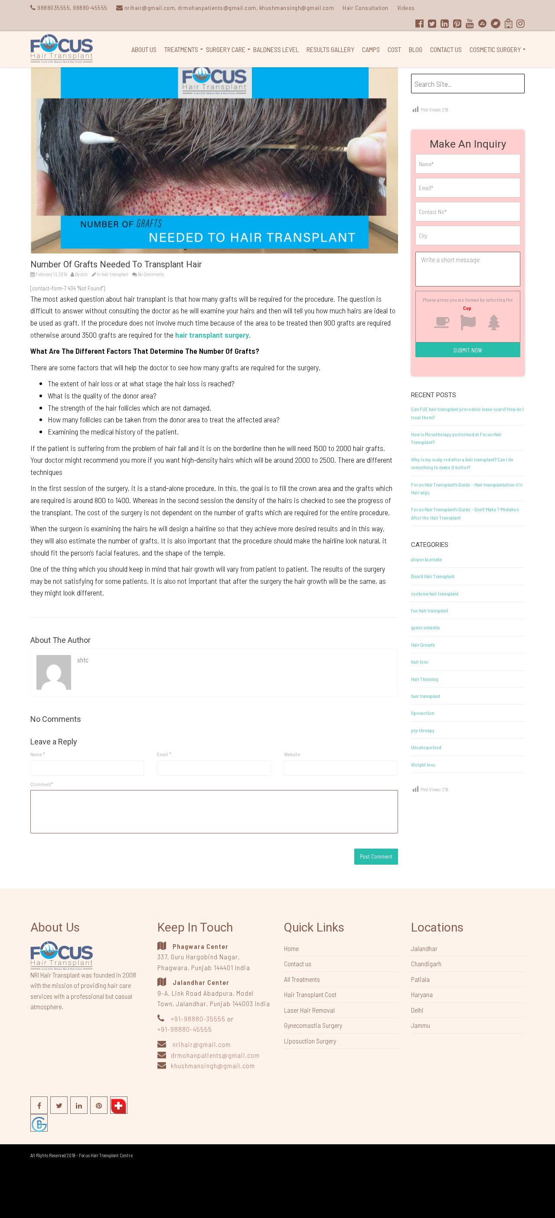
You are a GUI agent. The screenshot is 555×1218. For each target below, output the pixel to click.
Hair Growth (423, 645)
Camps (371, 49)
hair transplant (115, 274)
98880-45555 (90, 7)
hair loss (419, 661)
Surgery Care (225, 49)
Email (164, 754)
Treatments (181, 49)
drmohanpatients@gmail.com (215, 1055)
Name (37, 754)
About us (144, 49)
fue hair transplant (429, 610)
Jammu (420, 1025)
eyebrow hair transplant (435, 593)
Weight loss (423, 764)
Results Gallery (330, 49)
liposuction (422, 713)
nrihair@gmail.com (202, 1044)
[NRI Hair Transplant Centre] (61, 954)
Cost (394, 49)
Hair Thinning (424, 679)
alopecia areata (426, 559)
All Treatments (302, 979)
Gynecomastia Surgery (313, 1025)
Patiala (420, 979)
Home (291, 948)
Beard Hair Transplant (433, 576)
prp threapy (422, 730)
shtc (84, 274)
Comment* (41, 784)
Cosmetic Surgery (495, 49)
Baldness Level (276, 49)
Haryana (422, 994)
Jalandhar (424, 948)
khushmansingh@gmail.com (213, 1065)
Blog (415, 49)
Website (292, 754)
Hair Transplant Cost (310, 994)
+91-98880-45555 (184, 1029)
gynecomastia (425, 627)
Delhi (417, 1010)
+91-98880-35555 (198, 1018)
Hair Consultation (365, 7)
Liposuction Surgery (310, 1041)
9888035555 (53, 7)
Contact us (446, 49)
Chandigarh (426, 963)
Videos (406, 7)
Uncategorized (426, 747)
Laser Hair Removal (309, 1010)
